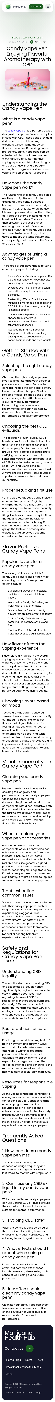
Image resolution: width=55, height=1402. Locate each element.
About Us (10, 1392)
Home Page (13, 1360)
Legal (38, 1392)
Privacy (20, 1392)
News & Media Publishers (26, 38)
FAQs (40, 1360)
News (28, 1360)
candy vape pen (17, 130)
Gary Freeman (40, 42)
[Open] (48, 6)
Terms (30, 1392)
